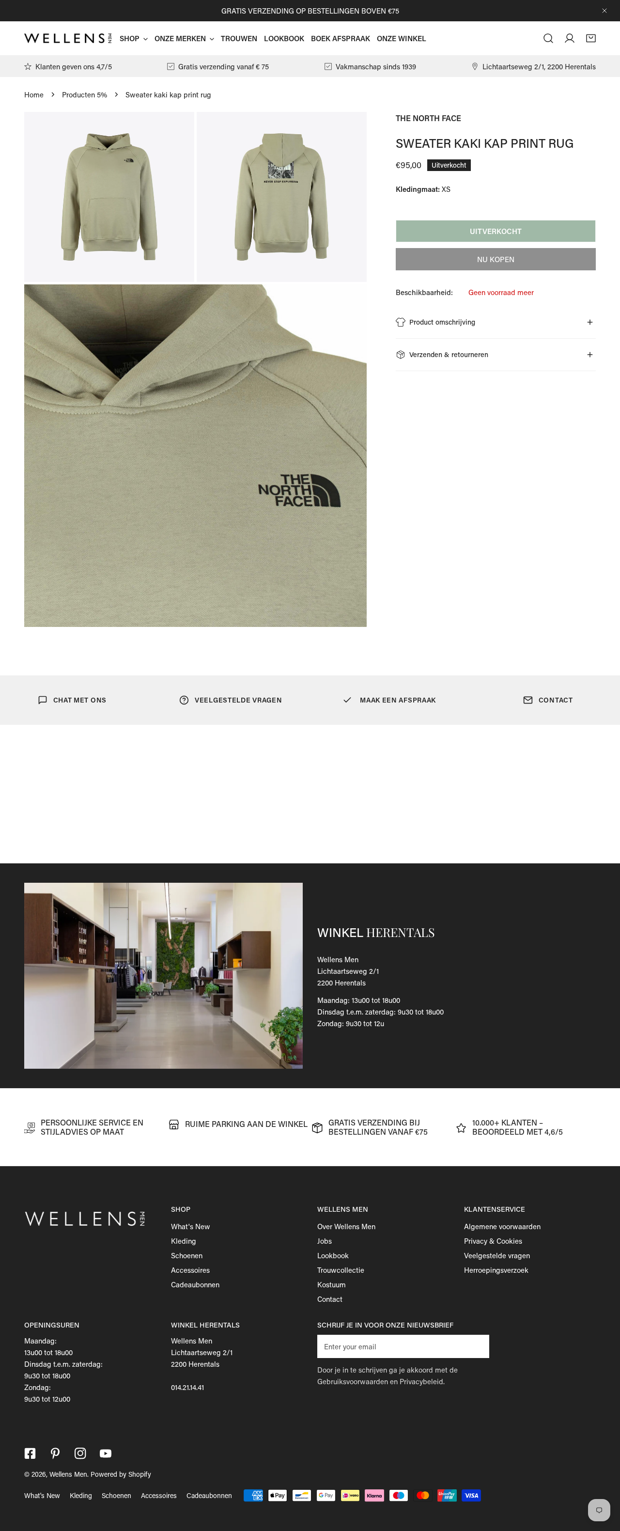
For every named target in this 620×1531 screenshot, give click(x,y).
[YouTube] (105, 1453)
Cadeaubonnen (195, 1284)
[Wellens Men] (67, 38)
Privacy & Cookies (493, 1241)
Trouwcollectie (340, 1270)
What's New (190, 1226)
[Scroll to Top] (602, 1479)
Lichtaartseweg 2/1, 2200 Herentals (539, 66)
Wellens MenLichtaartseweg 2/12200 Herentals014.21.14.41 (201, 1364)
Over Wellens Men (346, 1226)
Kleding (183, 1241)
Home (34, 94)
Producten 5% (84, 94)
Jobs (324, 1241)
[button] (591, 38)
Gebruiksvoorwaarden (352, 1381)
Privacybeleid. (422, 1381)
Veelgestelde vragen (497, 1255)
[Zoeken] (548, 38)
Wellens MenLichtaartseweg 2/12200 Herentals (348, 970)
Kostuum (331, 1284)
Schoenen (186, 1255)
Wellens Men (68, 1474)
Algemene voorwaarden (502, 1226)
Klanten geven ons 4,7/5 (73, 66)
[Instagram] (80, 1453)
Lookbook (333, 1255)
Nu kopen (495, 259)
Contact (329, 1299)
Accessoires (190, 1270)
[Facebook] (30, 1453)
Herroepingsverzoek (496, 1270)
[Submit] (476, 1346)
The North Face (428, 118)
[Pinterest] (55, 1453)
